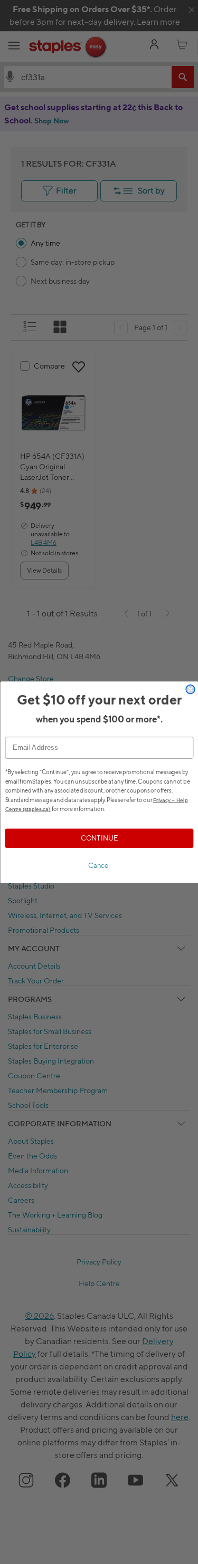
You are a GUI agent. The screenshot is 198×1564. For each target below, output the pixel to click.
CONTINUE (99, 838)
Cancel (99, 865)
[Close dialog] (190, 688)
